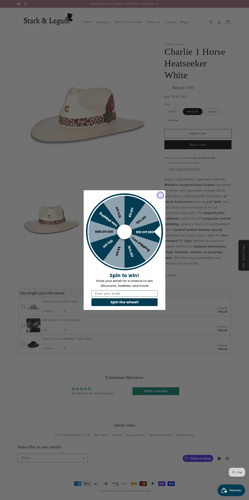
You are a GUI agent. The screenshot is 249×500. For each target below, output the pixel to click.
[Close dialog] (160, 195)
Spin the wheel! (124, 302)
